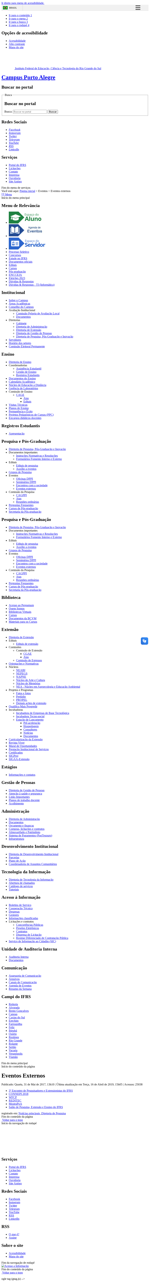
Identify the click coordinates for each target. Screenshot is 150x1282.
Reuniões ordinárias (27, 501)
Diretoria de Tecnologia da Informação (31, 879)
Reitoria (13, 1004)
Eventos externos (26, 488)
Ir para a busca (18, 21)
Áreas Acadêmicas (19, 303)
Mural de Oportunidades (23, 746)
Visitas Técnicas (18, 404)
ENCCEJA (15, 274)
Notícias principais (29, 1113)
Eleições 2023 (17, 278)
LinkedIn (14, 1218)
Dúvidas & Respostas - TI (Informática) (32, 284)
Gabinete (21, 323)
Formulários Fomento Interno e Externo (39, 459)
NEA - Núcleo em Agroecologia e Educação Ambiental (48, 686)
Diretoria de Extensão (28, 329)
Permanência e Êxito (21, 411)
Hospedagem (31, 726)
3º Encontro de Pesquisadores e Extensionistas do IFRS (41, 1090)
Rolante (13, 1043)
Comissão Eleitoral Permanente (27, 346)
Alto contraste (17, 44)
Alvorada (14, 1007)
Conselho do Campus (21, 306)
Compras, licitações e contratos (26, 828)
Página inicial (27, 191)
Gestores (14, 914)
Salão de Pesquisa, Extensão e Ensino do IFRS (36, 1107)
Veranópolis (15, 1053)
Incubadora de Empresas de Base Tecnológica (42, 713)
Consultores (30, 729)
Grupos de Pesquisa (20, 472)
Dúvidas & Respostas (21, 281)
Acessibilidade (17, 40)
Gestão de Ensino (26, 371)
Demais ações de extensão (31, 703)
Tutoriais (14, 889)
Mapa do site (16, 47)
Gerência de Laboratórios (23, 388)
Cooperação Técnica (21, 908)
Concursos (15, 255)
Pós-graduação (17, 271)
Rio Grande (15, 1040)
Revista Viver (17, 742)
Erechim (13, 1020)
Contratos (21, 931)
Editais (13, 265)
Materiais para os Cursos (23, 621)
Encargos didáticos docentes (25, 418)
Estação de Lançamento (30, 719)
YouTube (14, 1212)
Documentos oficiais (20, 261)
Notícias (28, 732)
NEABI (20, 670)
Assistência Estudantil (28, 368)
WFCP (13, 1097)
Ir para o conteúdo (20, 15)
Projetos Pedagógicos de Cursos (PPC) (31, 414)
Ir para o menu (18, 18)
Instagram (14, 1202)
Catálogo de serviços (21, 886)
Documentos (23, 316)
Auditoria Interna (19, 956)
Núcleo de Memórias (28, 683)
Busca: (8, 111)
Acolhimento (16, 803)
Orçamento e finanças (21, 825)
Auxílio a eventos (26, 468)
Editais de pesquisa (27, 465)
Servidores (15, 339)
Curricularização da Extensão (26, 739)
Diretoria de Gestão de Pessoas (34, 333)
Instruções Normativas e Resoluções (37, 455)
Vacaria (13, 1050)
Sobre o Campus (18, 300)
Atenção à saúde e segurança (25, 793)
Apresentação (17, 433)
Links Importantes (19, 796)
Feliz (11, 1027)
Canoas (13, 1014)
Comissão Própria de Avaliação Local (37, 313)
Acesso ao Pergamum (21, 605)
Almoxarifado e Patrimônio (24, 832)
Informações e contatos (22, 774)
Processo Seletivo (19, 251)
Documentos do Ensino (22, 378)
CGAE (27, 653)
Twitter (13, 1205)
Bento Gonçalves (19, 1010)
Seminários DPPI (26, 482)
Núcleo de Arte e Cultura (30, 680)
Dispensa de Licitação (29, 934)
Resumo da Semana (20, 988)
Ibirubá (13, 1030)
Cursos (13, 268)
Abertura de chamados (22, 882)
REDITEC (15, 1100)
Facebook (14, 1199)
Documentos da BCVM (22, 618)
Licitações (14, 168)
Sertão (12, 1047)
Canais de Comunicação (23, 982)
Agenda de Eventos (20, 985)
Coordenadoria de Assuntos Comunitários (33, 864)
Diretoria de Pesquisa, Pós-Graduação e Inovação (44, 336)
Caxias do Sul (17, 1017)
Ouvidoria (14, 178)
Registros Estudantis (28, 375)
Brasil (13, 7)
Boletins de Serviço (20, 905)
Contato (13, 171)
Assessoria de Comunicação (25, 975)
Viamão (13, 1057)
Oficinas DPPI (24, 478)
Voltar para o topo (12, 1119)
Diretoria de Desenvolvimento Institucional (33, 854)
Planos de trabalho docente (24, 800)
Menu (8, 194)
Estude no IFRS (18, 258)
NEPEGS (21, 673)
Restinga (14, 1037)
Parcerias (14, 857)
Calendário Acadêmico (22, 381)
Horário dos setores (20, 343)
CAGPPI (21, 495)
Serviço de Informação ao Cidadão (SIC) (32, 941)
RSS (11, 1215)
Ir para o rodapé (19, 25)
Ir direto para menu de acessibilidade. (22, 3)
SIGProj (13, 755)
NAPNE (21, 676)
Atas (26, 398)
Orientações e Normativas (24, 663)
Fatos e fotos (23, 693)
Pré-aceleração (31, 722)
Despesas (14, 911)
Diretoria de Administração (31, 326)
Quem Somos (17, 608)
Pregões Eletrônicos (27, 928)
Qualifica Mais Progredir (23, 706)
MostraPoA (15, 1103)
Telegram (14, 1208)
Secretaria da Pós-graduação (25, 511)
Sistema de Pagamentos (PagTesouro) (30, 835)
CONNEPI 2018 (18, 1093)
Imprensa (14, 174)
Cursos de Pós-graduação (23, 508)
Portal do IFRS (17, 165)
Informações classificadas (23, 918)
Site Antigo (15, 181)
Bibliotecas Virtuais (20, 611)
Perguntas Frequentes (21, 505)
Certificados (16, 752)
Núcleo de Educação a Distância (27, 385)
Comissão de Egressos (29, 660)
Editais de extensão (27, 643)
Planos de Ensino (19, 408)
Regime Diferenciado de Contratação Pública (42, 938)
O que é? (14, 1234)
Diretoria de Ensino (20, 362)
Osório (13, 1033)
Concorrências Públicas (29, 924)
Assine (13, 1237)
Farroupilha (15, 1024)
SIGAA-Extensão (19, 759)
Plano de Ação (17, 860)
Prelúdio (21, 696)
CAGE (20, 394)
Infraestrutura (16, 838)
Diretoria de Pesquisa (53, 1113)
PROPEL (21, 699)
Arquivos (14, 979)
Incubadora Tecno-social (30, 716)
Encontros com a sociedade (32, 485)
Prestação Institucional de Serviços (29, 749)
